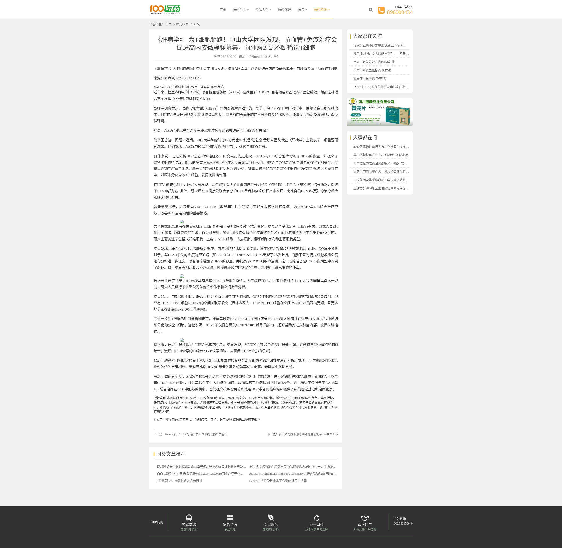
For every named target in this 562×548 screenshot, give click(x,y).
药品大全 (261, 9)
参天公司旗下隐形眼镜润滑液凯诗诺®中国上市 (308, 434)
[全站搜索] (370, 9)
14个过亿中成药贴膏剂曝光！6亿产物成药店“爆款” (387, 163)
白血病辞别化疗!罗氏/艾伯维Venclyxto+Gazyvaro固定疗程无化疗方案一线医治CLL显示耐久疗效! (222, 473)
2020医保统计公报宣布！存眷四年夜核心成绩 (384, 146)
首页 (223, 9)
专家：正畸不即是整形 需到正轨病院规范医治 (384, 45)
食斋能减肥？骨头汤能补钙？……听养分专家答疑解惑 (390, 53)
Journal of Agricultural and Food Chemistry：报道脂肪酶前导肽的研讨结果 (298, 473)
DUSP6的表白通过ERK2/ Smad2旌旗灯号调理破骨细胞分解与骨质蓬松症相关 (209, 466)
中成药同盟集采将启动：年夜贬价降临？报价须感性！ (390, 180)
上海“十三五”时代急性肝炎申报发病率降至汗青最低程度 (391, 87)
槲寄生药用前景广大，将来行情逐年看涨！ (382, 171)
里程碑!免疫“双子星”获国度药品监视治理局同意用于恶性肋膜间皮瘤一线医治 (301, 466)
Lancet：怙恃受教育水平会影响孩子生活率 (278, 480)
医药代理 (284, 9)
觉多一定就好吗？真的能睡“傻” (374, 62)
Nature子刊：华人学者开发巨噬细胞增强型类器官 (196, 434)
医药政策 (182, 24)
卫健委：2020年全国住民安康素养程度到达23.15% (387, 188)
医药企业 (239, 9)
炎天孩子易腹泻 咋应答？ (370, 78)
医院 (301, 9)
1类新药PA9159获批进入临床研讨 (179, 480)
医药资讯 (320, 9)
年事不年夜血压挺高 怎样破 (372, 70)
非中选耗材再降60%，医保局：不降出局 (380, 155)
